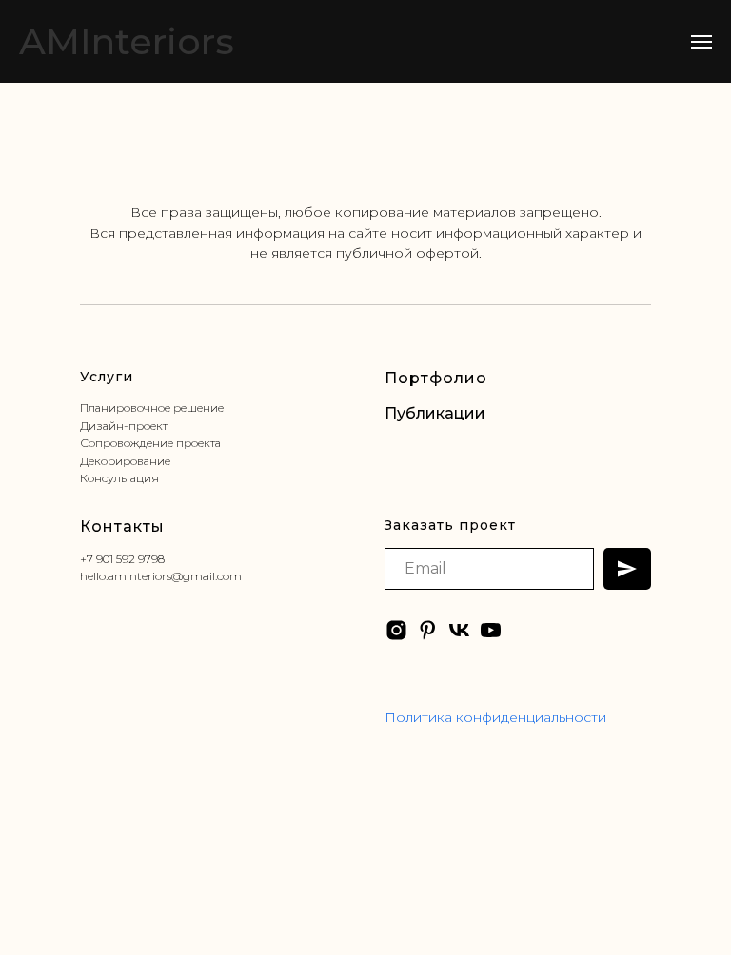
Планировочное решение (152, 407)
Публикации (435, 413)
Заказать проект (450, 525)
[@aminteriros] (491, 630)
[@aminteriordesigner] (396, 630)
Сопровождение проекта (150, 443)
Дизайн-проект (124, 426)
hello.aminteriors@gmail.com (161, 576)
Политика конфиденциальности (495, 717)
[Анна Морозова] (428, 630)
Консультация (119, 478)
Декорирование (125, 461)
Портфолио (436, 378)
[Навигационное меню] (701, 42)
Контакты (122, 526)
